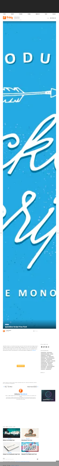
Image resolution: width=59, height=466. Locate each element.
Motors (50, 363)
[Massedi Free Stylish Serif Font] (30, 447)
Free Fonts (9, 452)
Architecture (44, 352)
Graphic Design (9, 382)
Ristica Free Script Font (9, 440)
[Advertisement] (29, 6)
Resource (31, 382)
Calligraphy (44, 355)
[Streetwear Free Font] (30, 433)
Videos (43, 369)
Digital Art (51, 356)
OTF (24, 382)
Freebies (44, 359)
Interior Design (50, 362)
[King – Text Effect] (1, 233)
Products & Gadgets (51, 366)
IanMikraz (34, 350)
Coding (49, 355)
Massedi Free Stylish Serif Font (29, 454)
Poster (27, 382)
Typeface (7, 383)
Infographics (44, 362)
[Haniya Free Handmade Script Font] (11, 447)
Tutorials (44, 367)
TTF (4, 383)
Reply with (37, 459)
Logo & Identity (44, 363)
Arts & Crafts (50, 352)
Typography (12, 383)
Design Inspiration (45, 356)
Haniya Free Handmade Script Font (11, 454)
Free (4, 382)
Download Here (21, 365)
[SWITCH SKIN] (48, 18)
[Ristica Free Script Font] (11, 433)
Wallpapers (48, 369)
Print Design (44, 366)
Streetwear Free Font (26, 440)
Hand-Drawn (15, 382)
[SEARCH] (47, 18)
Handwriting (20, 382)
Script (35, 382)
